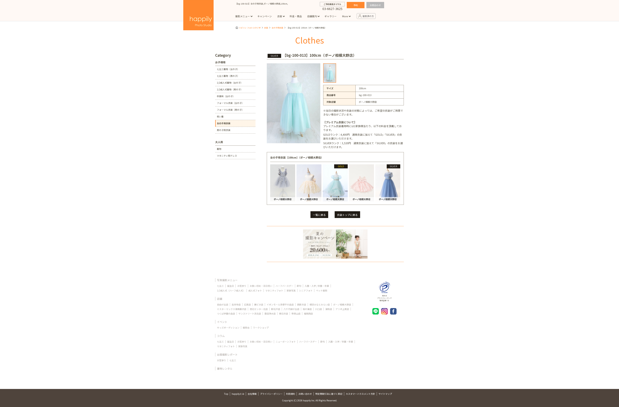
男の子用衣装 (223, 130)
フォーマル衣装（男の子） (230, 109)
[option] (329, 73)
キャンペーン (264, 16)
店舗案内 (312, 16)
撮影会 (246, 327)
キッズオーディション (228, 327)
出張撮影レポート (227, 354)
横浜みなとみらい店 (320, 304)
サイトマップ (385, 393)
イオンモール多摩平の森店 (280, 304)
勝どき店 (258, 304)
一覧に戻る (319, 215)
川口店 (318, 309)
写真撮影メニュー (227, 280)
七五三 (220, 285)
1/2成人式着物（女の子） (230, 82)
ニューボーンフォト (286, 341)
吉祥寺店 (236, 304)
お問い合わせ (305, 393)
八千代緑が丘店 (291, 309)
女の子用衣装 (277, 27)
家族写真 (291, 290)
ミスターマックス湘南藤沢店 (231, 309)
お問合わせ (375, 5)
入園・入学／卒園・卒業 (340, 341)
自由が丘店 (222, 304)
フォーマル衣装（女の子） (230, 103)
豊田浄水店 (270, 313)
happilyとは (238, 393)
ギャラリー (330, 16)
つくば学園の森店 (226, 313)
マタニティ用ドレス (227, 155)
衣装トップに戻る (347, 215)
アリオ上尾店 (342, 309)
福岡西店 (308, 313)
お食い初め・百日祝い (261, 285)
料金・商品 (296, 16)
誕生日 (230, 285)
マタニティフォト (274, 290)
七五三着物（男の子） (228, 76)
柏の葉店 (307, 309)
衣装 (279, 16)
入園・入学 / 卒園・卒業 (317, 285)
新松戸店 (275, 309)
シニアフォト (306, 290)
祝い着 (220, 116)
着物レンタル (224, 368)
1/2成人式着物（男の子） (230, 89)
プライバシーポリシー (271, 393)
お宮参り (241, 285)
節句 (299, 285)
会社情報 (252, 393)
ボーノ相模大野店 (342, 304)
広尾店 (247, 304)
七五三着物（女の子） (228, 69)
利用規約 (290, 393)
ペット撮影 (321, 290)
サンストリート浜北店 (249, 313)
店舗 (219, 299)
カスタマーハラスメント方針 (360, 393)
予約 (355, 5)
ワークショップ (261, 327)
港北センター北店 (259, 309)
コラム (221, 336)
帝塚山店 (295, 313)
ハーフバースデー (284, 285)
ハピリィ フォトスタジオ (250, 27)
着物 (219, 148)
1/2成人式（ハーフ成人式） (231, 290)
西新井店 (301, 304)
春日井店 (283, 313)
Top (226, 393)
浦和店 (328, 309)
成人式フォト (255, 290)
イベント (222, 322)
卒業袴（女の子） (226, 96)
